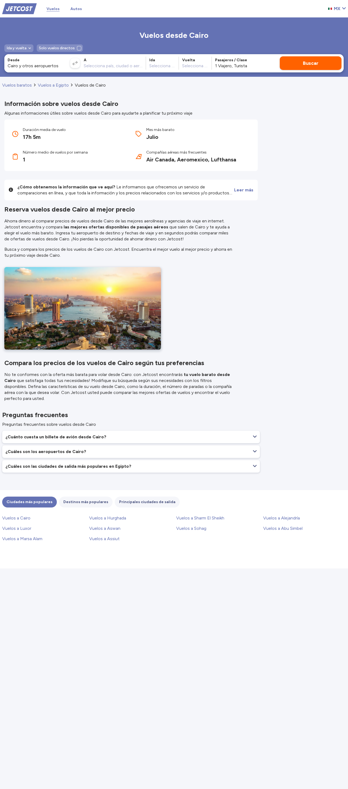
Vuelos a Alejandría (281, 518)
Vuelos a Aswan (104, 528)
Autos (76, 9)
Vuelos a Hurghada (107, 518)
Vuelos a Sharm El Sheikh (200, 518)
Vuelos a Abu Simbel (283, 528)
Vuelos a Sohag (191, 528)
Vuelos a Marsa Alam (22, 538)
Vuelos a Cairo (16, 518)
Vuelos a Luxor (16, 528)
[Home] (19, 8)
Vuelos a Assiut (104, 538)
